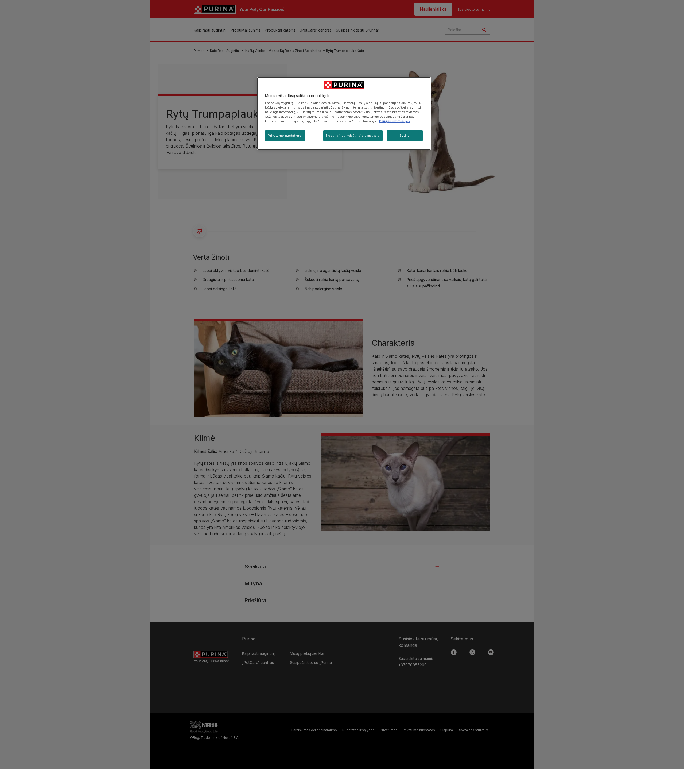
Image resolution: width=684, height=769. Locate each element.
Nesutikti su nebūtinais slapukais (353, 135)
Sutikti (404, 135)
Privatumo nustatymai (285, 135)
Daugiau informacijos (394, 121)
